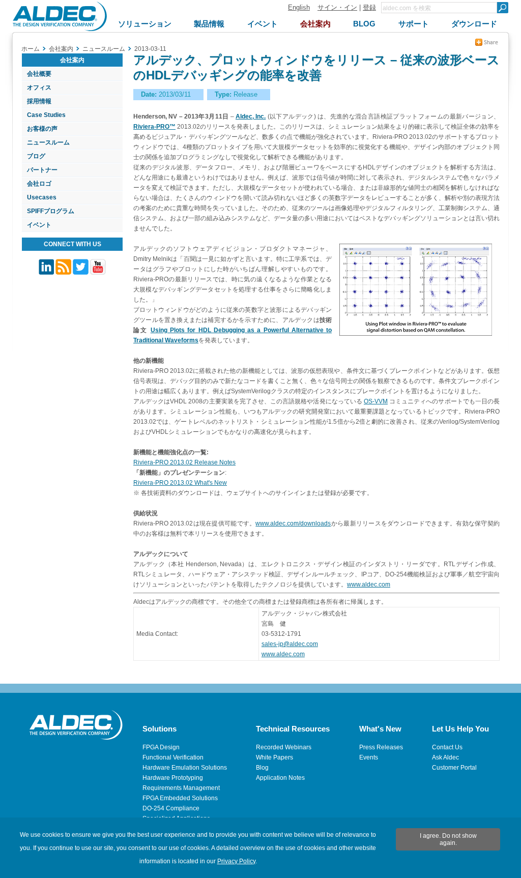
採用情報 (39, 101)
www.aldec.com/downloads (293, 523)
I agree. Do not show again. (448, 839)
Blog (262, 767)
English (299, 7)
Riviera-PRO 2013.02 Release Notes (184, 462)
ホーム (30, 48)
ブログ (36, 156)
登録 (369, 7)
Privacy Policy (236, 861)
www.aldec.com (368, 584)
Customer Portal (454, 767)
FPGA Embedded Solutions (180, 798)
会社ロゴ (39, 183)
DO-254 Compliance (170, 808)
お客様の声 (42, 128)
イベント (39, 224)
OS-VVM (376, 401)
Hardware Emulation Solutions (184, 767)
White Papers (274, 757)
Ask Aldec (445, 757)
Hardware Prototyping (172, 777)
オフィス (39, 87)
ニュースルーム (48, 142)
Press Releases (381, 747)
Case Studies (46, 115)
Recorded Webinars (283, 747)
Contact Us (447, 747)
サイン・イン (337, 7)
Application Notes (280, 777)
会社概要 (39, 73)
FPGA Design (161, 747)
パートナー (42, 169)
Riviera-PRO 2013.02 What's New (180, 482)
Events (368, 757)
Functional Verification (173, 757)
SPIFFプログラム (50, 211)
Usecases (41, 197)
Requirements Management (181, 788)
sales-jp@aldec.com (290, 644)
